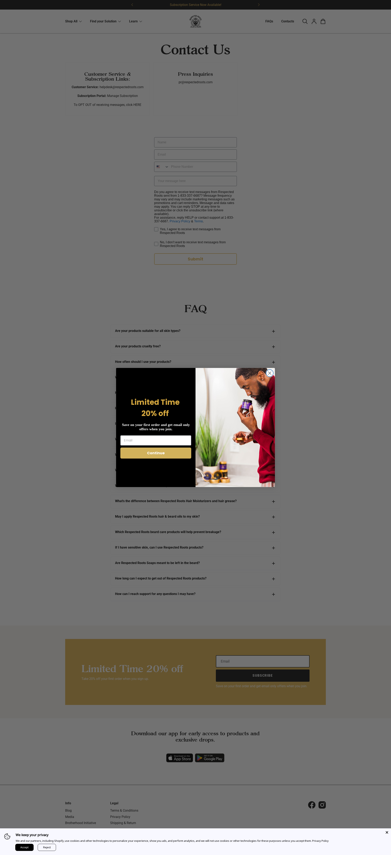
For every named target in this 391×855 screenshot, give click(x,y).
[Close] (387, 832)
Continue (156, 452)
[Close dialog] (269, 373)
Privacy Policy (320, 841)
